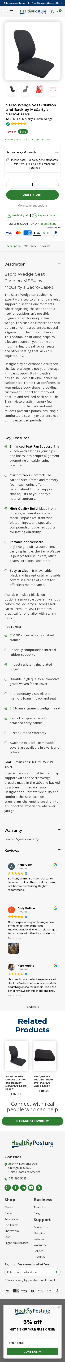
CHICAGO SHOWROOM (32, 1121)
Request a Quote (46, 215)
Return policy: (21, 152)
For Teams (11, 1225)
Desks (8, 1213)
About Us (40, 1207)
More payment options (32, 205)
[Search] (5, 11)
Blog (37, 1213)
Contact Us (41, 1227)
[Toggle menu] (12, 10)
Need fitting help (20, 215)
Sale (7, 1237)
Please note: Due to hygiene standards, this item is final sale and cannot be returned (34, 163)
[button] (16, 125)
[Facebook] (15, 1188)
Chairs (9, 1207)
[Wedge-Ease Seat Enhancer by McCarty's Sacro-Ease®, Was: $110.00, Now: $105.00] (44, 1056)
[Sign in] (52, 12)
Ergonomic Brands (17, 1243)
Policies (38, 1251)
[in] (23, 1188)
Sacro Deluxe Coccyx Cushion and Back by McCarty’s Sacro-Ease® (16, 1083)
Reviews (45, 246)
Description (13, 246)
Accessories (12, 1219)
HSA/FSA (39, 1257)
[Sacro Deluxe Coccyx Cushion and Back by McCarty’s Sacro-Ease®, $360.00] (16, 1056)
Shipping (39, 1233)
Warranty (30, 246)
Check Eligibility (48, 223)
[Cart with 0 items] (58, 11)
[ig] (8, 1188)
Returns (39, 1239)
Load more (32, 1007)
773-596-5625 (18, 1178)
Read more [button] (14, 938)
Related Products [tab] (32, 1025)
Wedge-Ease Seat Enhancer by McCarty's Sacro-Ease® (43, 1081)
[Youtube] (31, 1188)
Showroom (12, 1231)
